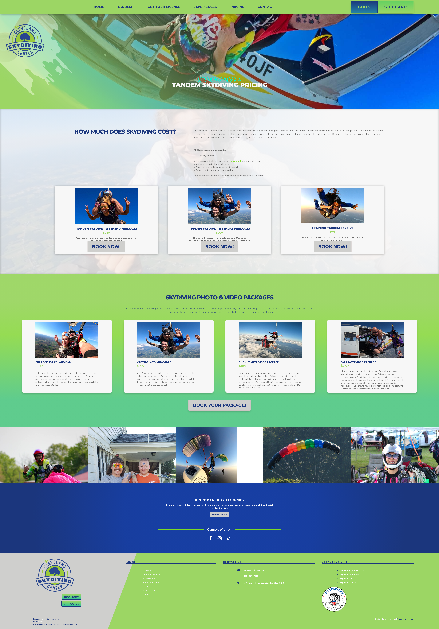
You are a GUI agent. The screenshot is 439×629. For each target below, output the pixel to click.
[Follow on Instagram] (219, 538)
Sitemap (41, 622)
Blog (145, 594)
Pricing (238, 7)
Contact (266, 7)
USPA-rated (235, 161)
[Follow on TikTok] (228, 538)
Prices (146, 586)
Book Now (219, 514)
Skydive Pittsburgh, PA (352, 570)
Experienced (205, 7)
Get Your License (164, 7)
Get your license (152, 574)
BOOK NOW (71, 596)
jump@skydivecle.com (254, 570)
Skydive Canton (348, 582)
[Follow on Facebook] (211, 538)
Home (99, 7)
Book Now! (106, 246)
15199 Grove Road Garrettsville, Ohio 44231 (263, 583)
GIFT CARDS (71, 603)
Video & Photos (151, 582)
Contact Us (149, 590)
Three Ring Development (407, 619)
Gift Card (395, 7)
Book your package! (219, 405)
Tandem (124, 7)
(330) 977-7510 (250, 576)
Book (364, 7)
